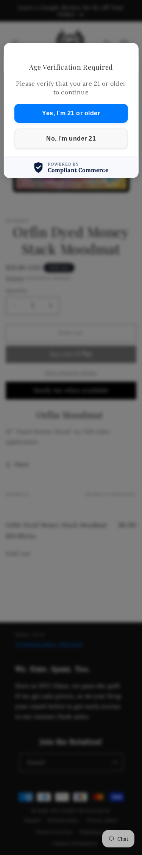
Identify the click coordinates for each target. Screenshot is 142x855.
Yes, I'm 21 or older (71, 113)
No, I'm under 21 (71, 138)
